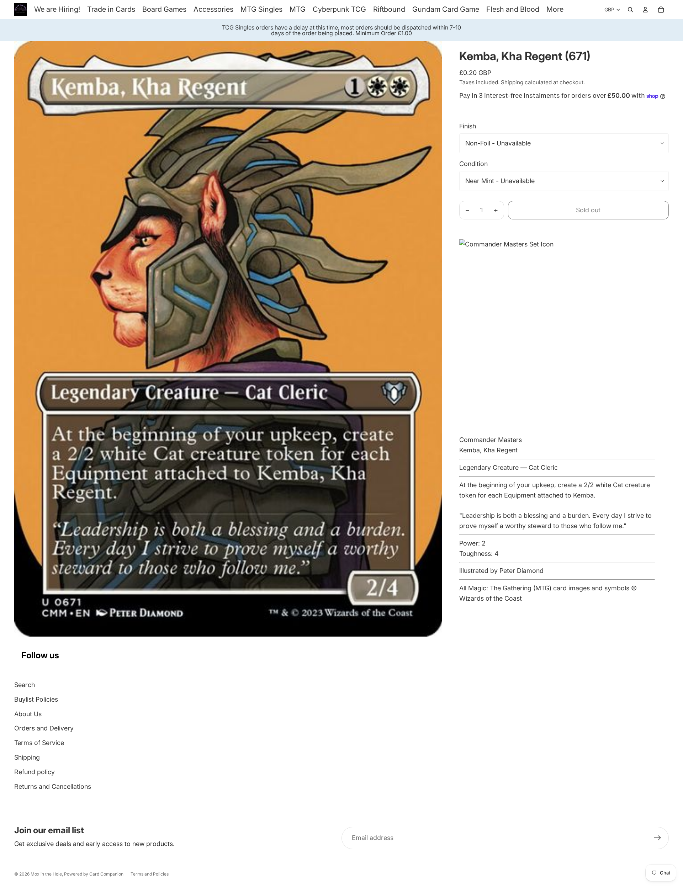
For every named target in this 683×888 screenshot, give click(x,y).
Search (24, 684)
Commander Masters (490, 439)
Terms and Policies (150, 874)
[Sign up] (658, 838)
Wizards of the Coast (490, 598)
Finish (467, 126)
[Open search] (630, 9)
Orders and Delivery (44, 728)
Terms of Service (39, 742)
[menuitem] (555, 9)
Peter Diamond (521, 570)
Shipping (27, 757)
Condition (473, 164)
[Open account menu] (645, 9)
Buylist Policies (36, 699)
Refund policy (34, 772)
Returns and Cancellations (52, 786)
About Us (28, 714)
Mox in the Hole (46, 874)
